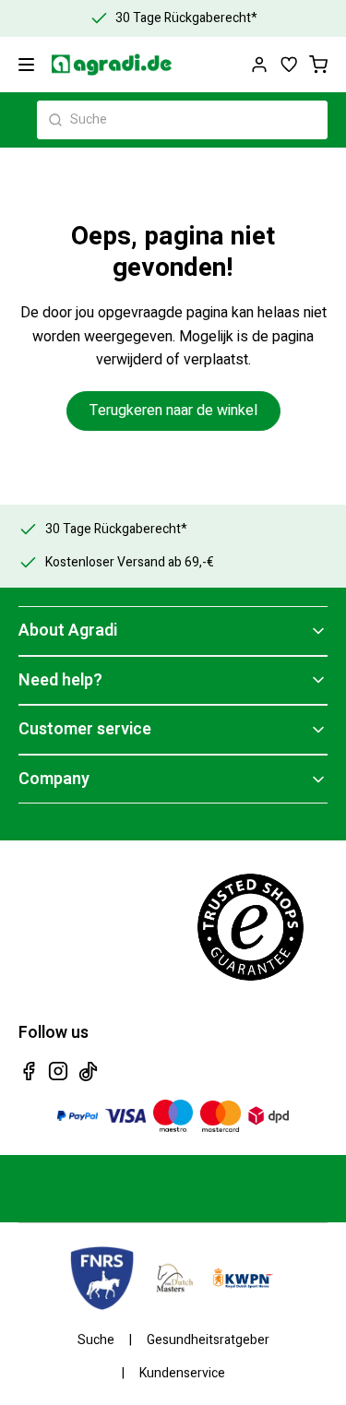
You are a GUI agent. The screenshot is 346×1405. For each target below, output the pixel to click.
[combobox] (182, 120)
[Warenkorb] (318, 64)
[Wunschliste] (289, 64)
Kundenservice (182, 1373)
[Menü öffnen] (26, 64)
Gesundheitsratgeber (208, 1340)
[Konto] (259, 64)
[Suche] (55, 120)
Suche (96, 1340)
